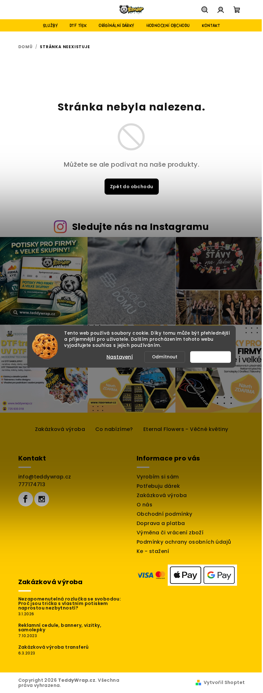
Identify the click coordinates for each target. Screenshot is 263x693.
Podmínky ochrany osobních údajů (184, 542)
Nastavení (119, 356)
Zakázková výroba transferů (53, 647)
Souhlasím (213, 357)
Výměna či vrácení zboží (170, 532)
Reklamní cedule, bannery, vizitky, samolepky (60, 627)
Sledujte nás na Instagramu (140, 226)
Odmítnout (164, 357)
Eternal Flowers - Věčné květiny (185, 429)
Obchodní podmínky (164, 514)
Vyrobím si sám (158, 476)
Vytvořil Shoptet (224, 682)
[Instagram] (41, 499)
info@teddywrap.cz (44, 476)
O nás (144, 504)
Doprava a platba (161, 523)
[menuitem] (50, 25)
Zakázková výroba (60, 429)
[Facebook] (25, 499)
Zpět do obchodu (131, 186)
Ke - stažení (153, 551)
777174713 (32, 484)
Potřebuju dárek (158, 486)
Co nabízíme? (114, 429)
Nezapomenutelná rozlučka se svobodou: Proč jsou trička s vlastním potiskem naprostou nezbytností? (69, 603)
